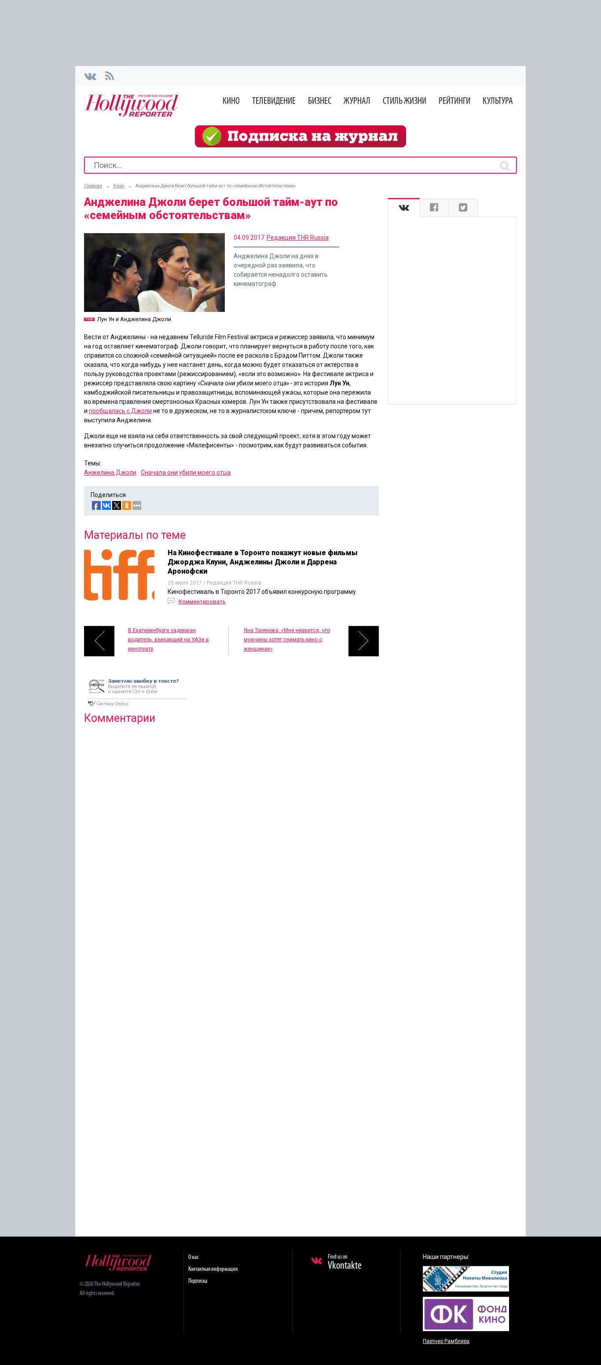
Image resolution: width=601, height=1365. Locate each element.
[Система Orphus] (137, 706)
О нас (193, 1257)
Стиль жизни (404, 101)
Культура (498, 101)
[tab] (404, 208)
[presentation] (403, 207)
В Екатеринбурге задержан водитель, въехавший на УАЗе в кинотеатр (168, 639)
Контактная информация (213, 1269)
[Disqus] (231, 844)
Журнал (357, 101)
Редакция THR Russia (298, 237)
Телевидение (274, 101)
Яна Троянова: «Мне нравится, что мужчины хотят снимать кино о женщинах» (287, 639)
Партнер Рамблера (446, 1341)
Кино (231, 101)
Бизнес (319, 101)
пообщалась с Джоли (120, 410)
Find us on (345, 1262)
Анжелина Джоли (110, 472)
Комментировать (202, 601)
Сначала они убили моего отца (186, 472)
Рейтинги (454, 101)
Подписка (197, 1281)
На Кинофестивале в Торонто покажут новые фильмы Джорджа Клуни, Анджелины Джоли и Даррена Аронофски (263, 562)
